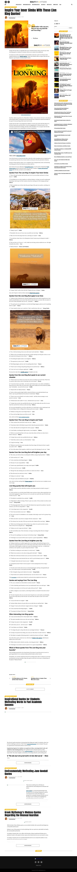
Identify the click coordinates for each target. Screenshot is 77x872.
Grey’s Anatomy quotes (24, 417)
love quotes (43, 4)
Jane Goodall (29, 790)
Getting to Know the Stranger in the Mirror (62, 143)
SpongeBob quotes (29, 166)
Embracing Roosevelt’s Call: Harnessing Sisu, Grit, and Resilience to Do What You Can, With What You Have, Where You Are (63, 104)
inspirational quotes (27, 4)
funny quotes (55, 4)
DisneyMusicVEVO (21, 155)
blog (60, 4)
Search (55, 26)
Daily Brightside (12, 17)
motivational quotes (36, 4)
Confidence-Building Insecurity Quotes (62, 170)
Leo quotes (13, 577)
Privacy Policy (38, 865)
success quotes (18, 4)
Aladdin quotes (24, 372)
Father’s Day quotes (37, 638)
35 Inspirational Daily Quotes (60, 128)
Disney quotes (23, 56)
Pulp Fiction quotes (34, 293)
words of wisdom (29, 751)
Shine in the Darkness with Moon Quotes (62, 145)
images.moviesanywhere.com (26, 114)
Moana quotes (28, 481)
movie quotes (49, 4)
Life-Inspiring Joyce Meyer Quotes (61, 163)
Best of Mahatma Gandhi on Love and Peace (63, 156)
